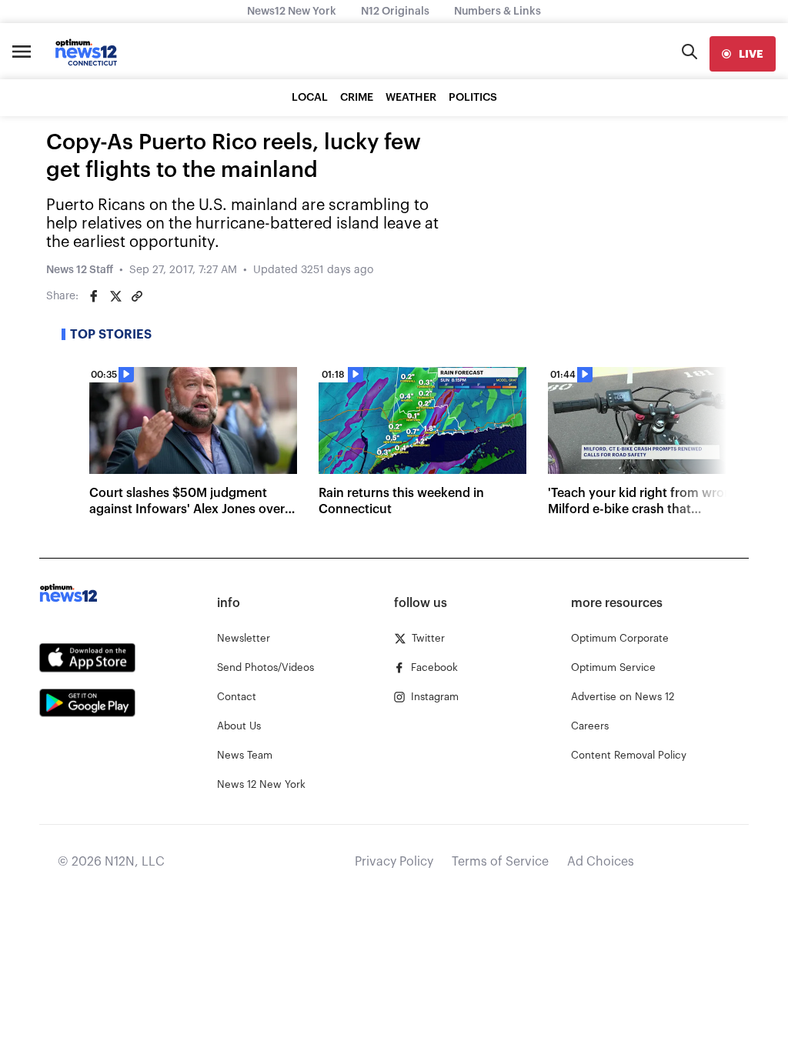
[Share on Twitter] (115, 296)
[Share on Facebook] (94, 296)
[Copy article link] (137, 296)
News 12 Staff (79, 270)
